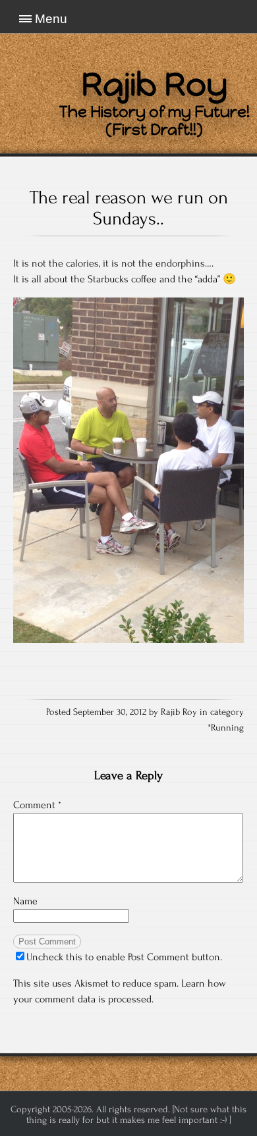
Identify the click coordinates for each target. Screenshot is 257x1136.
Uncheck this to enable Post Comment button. (124, 957)
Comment (37, 805)
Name (25, 901)
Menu (51, 19)
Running (227, 728)
